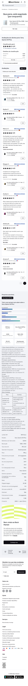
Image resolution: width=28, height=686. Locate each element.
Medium (4, 659)
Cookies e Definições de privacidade (11, 638)
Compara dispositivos (7, 613)
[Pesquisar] (3, 5)
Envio (3, 604)
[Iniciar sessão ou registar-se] (21, 2)
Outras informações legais (8, 640)
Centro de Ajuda (6, 609)
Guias (3, 611)
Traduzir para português (8, 149)
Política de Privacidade (7, 636)
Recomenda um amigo (7, 622)
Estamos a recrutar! (6, 588)
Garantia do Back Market (8, 633)
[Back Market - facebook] (10, 591)
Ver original (14, 94)
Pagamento (5, 602)
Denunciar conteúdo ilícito (8, 644)
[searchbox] (15, 5)
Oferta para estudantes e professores (11, 586)
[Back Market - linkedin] (7, 591)
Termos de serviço (6, 629)
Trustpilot (4, 657)
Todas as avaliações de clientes (9, 615)
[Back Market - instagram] (3, 591)
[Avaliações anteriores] (20, 283)
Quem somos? (5, 584)
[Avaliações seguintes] (24, 283)
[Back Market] (14, 2)
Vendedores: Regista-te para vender (10, 598)
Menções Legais (6, 642)
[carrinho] (24, 2)
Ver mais (5, 147)
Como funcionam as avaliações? (11, 63)
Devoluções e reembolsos (8, 607)
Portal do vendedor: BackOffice (9, 600)
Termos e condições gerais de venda (11, 631)
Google (15, 535)
